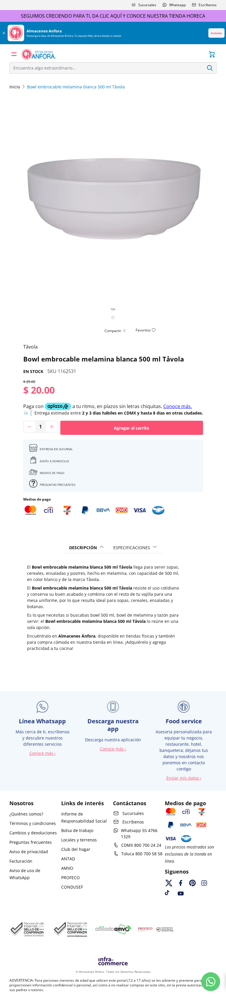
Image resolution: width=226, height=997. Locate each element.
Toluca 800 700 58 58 (141, 853)
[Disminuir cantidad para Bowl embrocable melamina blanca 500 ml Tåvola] (29, 426)
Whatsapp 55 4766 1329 (139, 833)
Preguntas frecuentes (30, 842)
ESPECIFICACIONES (131, 547)
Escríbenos (208, 4)
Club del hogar (75, 849)
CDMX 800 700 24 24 (141, 845)
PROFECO (70, 877)
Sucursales (147, 4)
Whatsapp (177, 4)
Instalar (216, 33)
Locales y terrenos (79, 840)
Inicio (14, 87)
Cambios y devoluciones (33, 833)
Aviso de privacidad (28, 851)
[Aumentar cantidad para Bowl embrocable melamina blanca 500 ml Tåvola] (52, 426)
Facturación (20, 861)
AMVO (67, 868)
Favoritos (143, 330)
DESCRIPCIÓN (83, 547)
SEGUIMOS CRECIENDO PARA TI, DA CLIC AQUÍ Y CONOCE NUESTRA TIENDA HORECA (113, 16)
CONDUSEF (72, 887)
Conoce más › (42, 753)
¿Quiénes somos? (26, 814)
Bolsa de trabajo (77, 830)
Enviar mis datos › (183, 778)
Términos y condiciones (32, 823)
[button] (14, 54)
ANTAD (68, 858)
